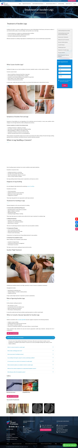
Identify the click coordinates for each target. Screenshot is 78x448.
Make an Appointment (13, 333)
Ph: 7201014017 (62, 432)
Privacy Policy (9, 435)
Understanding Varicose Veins (64, 30)
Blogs (56, 443)
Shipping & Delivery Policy (11, 439)
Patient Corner (68, 3)
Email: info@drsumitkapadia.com (55, 0)
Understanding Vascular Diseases (37, 3)
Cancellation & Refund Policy (12, 437)
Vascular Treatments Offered (50, 3)
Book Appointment (71, 0)
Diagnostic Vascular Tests (27, 3)
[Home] (5, 3)
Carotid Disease (61, 44)
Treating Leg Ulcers (62, 47)
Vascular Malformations (63, 42)
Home (33, 12)
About (20, 3)
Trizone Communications (62, 446)
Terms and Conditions (10, 434)
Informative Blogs (61, 3)
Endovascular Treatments (63, 37)
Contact (74, 3)
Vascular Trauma (61, 52)
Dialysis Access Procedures (63, 39)
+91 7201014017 (48, 425)
